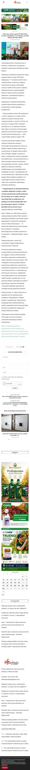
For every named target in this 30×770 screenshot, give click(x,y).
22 (23, 585)
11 (7, 583)
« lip (2, 595)
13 (15, 583)
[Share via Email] (23, 346)
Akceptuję (5, 767)
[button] (2, 427)
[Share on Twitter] (20, 347)
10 (3, 583)
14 (19, 583)
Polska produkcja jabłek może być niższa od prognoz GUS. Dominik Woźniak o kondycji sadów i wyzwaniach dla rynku (14, 643)
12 (11, 583)
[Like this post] (17, 346)
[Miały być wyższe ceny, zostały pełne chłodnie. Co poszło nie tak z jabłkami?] (15, 423)
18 (7, 585)
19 (11, 585)
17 (3, 585)
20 (15, 585)
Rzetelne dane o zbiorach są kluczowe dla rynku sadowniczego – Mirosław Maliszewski (14, 634)
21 (19, 585)
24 (3, 588)
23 (26, 585)
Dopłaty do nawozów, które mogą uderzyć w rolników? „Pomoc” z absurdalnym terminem (14, 615)
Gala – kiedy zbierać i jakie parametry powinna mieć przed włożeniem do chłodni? (13, 624)
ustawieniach (4, 765)
